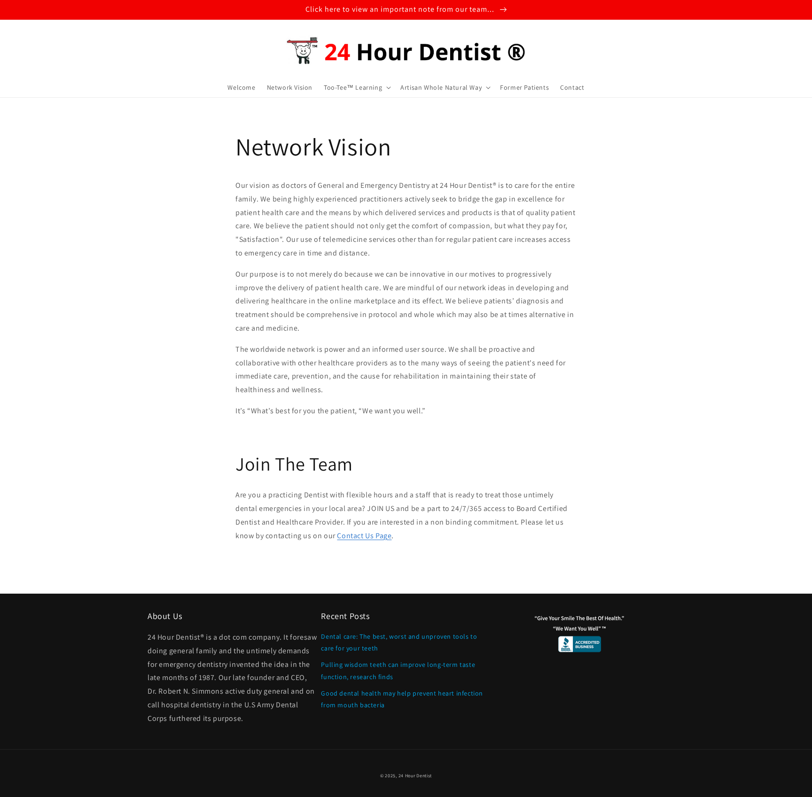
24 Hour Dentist (415, 776)
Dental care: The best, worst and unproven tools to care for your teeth (399, 642)
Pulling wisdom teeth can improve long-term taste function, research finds (398, 670)
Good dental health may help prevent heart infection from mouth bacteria (402, 699)
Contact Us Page (364, 536)
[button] (356, 87)
